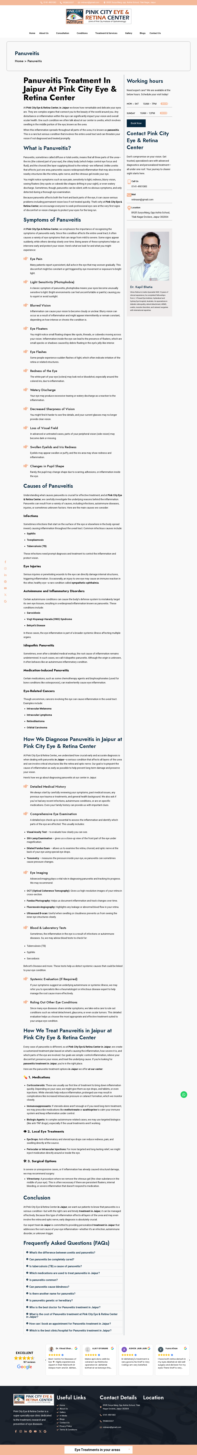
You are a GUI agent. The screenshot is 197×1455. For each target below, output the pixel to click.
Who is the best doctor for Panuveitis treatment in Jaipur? (64, 1307)
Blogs (143, 33)
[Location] (129, 208)
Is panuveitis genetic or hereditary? (51, 1300)
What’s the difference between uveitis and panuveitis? (62, 1252)
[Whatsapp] (184, 1094)
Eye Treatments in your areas (97, 1450)
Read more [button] (54, 1371)
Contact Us (155, 33)
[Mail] (129, 195)
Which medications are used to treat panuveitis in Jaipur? (64, 1273)
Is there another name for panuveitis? (52, 1293)
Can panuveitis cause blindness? (49, 1286)
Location (135, 207)
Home (32, 33)
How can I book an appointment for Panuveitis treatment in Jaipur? (70, 1323)
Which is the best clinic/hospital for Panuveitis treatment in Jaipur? (70, 1330)
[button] (45, 33)
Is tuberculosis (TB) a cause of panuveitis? (55, 1266)
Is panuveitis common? (43, 1280)
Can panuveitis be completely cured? (51, 1259)
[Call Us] (129, 181)
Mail (133, 194)
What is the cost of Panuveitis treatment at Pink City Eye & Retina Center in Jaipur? (72, 1315)
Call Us (134, 181)
